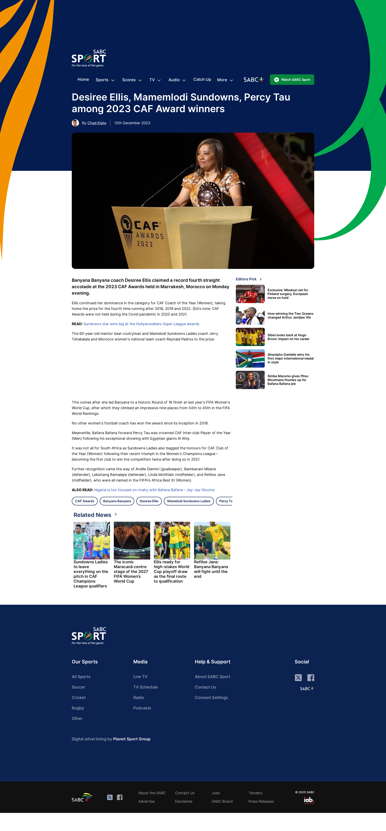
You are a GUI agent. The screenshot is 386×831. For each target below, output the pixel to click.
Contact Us (205, 687)
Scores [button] (129, 79)
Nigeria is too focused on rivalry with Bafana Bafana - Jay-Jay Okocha (154, 490)
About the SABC (152, 793)
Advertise (146, 801)
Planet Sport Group (132, 739)
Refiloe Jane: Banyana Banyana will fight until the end (211, 569)
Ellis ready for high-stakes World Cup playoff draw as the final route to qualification (171, 571)
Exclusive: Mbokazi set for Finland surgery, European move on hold (288, 294)
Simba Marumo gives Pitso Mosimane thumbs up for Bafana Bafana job (288, 380)
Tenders (255, 793)
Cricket (79, 697)
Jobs (216, 793)
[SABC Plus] (307, 688)
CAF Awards (84, 501)
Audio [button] (174, 79)
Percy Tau (227, 501)
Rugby (78, 708)
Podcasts (142, 708)
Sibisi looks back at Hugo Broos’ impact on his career (288, 337)
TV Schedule (145, 687)
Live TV (140, 676)
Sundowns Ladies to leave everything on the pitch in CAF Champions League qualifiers (91, 573)
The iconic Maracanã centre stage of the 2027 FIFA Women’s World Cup (131, 571)
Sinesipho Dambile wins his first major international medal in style (291, 358)
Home (83, 79)
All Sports (81, 676)
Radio (138, 697)
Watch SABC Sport (295, 80)
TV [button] (152, 79)
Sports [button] (102, 79)
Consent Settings (211, 697)
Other (77, 718)
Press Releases (261, 801)
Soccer (78, 687)
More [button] (222, 79)
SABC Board (222, 801)
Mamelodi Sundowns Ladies (188, 501)
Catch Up (202, 79)
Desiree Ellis (149, 501)
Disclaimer (184, 801)
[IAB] (309, 800)
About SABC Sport (212, 676)
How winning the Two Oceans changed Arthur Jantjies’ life (290, 315)
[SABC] (82, 797)
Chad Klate (96, 123)
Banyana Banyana (117, 501)
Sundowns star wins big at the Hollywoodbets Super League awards (141, 324)
